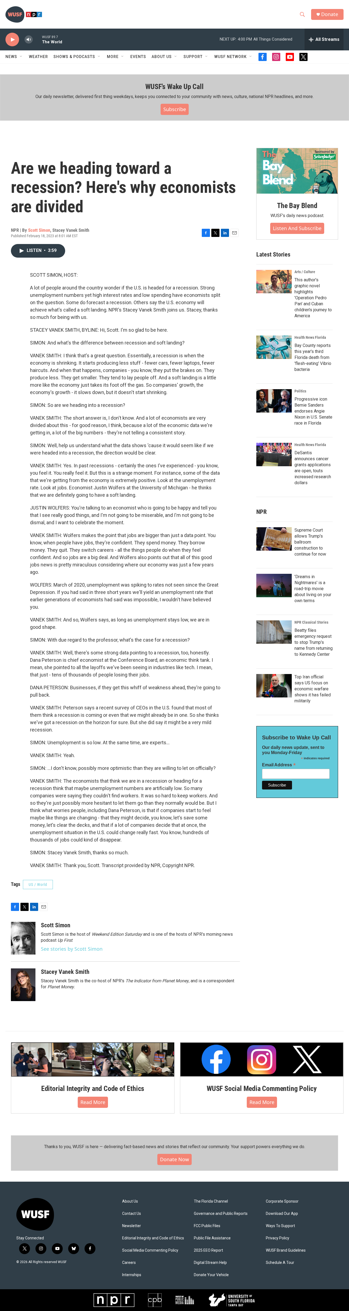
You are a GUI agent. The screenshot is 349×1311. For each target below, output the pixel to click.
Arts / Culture (304, 272)
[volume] (28, 39)
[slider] (37, 39)
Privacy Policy (277, 1238)
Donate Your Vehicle (211, 1275)
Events (138, 56)
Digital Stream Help (210, 1263)
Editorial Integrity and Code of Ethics (92, 1088)
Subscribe (174, 109)
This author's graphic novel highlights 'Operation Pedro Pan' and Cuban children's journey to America (313, 297)
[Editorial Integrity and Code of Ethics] (92, 1059)
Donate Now (174, 1159)
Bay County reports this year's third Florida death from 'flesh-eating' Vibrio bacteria (312, 357)
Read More (92, 1102)
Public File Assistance (212, 1238)
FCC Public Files (207, 1226)
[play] (12, 39)
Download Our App (282, 1214)
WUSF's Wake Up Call (174, 87)
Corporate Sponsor (282, 1201)
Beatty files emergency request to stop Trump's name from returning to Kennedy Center (313, 642)
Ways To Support (280, 1226)
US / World (38, 884)
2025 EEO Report (208, 1250)
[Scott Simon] (23, 938)
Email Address (279, 765)
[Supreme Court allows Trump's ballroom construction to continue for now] (274, 539)
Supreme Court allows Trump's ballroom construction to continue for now (310, 542)
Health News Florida (310, 337)
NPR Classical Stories (311, 622)
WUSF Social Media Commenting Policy (262, 1088)
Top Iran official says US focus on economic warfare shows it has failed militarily (312, 688)
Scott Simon (39, 230)
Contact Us (131, 1214)
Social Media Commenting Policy (150, 1250)
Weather (38, 56)
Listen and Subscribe (297, 228)
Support (193, 56)
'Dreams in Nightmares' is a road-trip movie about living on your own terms (312, 588)
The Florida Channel (211, 1201)
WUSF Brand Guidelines (286, 1250)
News (11, 56)
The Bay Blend (297, 206)
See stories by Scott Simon (72, 949)
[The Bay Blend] (297, 171)
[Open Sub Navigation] (21, 56)
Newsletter (131, 1226)
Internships (131, 1275)
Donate (329, 14)
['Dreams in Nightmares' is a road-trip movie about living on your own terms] (274, 585)
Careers (129, 1263)
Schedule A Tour (280, 1263)
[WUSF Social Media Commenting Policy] (261, 1059)
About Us (130, 1201)
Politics (300, 391)
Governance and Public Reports (221, 1214)
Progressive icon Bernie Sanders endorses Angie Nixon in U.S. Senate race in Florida (313, 411)
